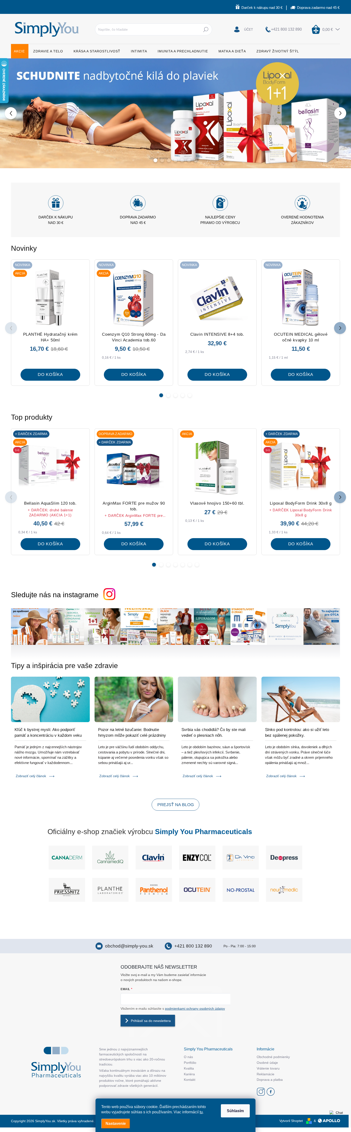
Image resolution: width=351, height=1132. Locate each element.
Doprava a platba (270, 1080)
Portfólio (190, 1063)
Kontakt (189, 1080)
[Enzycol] (197, 857)
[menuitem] (19, 51)
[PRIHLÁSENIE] (243, 29)
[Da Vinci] (240, 857)
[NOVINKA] (217, 298)
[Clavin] (153, 857)
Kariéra (189, 1074)
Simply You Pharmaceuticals (203, 832)
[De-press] (284, 857)
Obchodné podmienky (273, 1057)
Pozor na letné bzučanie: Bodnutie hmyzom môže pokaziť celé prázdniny (132, 732)
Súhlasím (235, 1111)
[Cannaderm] (67, 857)
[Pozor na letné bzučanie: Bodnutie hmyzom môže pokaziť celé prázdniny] (134, 699)
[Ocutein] (197, 890)
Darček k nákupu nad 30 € (261, 8)
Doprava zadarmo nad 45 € (318, 8)
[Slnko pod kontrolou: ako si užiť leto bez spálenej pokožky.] (300, 699)
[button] (14, 113)
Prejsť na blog (175, 804)
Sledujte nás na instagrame (55, 595)
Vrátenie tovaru (268, 1068)
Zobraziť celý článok (31, 776)
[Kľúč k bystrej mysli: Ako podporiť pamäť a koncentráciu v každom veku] (50, 699)
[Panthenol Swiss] (153, 890)
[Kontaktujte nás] (337, 1118)
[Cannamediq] (110, 857)
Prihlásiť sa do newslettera (151, 1021)
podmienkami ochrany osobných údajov (195, 1008)
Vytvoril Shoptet (291, 1121)
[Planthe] (110, 890)
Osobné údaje (267, 1063)
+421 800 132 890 (193, 945)
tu (201, 1112)
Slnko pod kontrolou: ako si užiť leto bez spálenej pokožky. (297, 732)
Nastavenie (116, 1123)
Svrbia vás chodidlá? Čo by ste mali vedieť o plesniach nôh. (213, 732)
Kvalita (189, 1068)
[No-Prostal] (240, 890)
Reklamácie (265, 1074)
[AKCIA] (217, 467)
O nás (188, 1057)
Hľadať (206, 29)
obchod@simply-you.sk (129, 945)
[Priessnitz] (67, 890)
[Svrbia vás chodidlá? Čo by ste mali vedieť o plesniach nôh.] (217, 699)
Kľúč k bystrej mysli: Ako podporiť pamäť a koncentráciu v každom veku (48, 732)
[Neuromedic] (284, 890)
